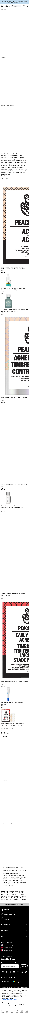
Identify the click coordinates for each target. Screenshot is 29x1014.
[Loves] (23, 6)
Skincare (3, 9)
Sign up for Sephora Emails (8, 963)
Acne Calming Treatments (15, 880)
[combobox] (16, 6)
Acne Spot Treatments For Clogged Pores (11, 874)
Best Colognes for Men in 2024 (18, 899)
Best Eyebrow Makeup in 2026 (13, 893)
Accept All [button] (21, 1004)
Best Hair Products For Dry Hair (15, 893)
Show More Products (6, 734)
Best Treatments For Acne (15, 884)
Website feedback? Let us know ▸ (14, 904)
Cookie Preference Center (9, 999)
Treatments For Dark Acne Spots (11, 882)
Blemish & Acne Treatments (8, 105)
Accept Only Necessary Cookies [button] (8, 1004)
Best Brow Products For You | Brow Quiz (13, 897)
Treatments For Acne (8, 885)
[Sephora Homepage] (5, 6)
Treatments (4, 57)
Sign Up (24, 966)
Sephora (13, 891)
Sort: (5, 178)
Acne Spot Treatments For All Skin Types (13, 876)
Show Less (4, 176)
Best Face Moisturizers (14, 896)
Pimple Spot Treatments (9, 873)
